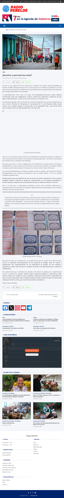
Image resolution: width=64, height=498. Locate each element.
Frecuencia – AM (7, 442)
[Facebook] (54, 1)
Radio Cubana (6, 480)
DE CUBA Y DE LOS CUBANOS (12, 372)
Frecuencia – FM (7, 445)
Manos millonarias (8, 423)
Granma (4, 484)
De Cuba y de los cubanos (8, 393)
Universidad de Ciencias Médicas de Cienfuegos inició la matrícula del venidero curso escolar (16, 321)
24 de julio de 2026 (37, 398)
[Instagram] (56, 1)
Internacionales (33, 1)
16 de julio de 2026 (6, 425)
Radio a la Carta (6, 472)
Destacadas (5, 326)
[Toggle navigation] (4, 26)
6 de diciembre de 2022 (7, 78)
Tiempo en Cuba (6, 463)
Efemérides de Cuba (7, 470)
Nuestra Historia (6, 453)
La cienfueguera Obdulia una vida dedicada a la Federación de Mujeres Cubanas (16, 395)
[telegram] (29, 307)
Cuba (21, 1)
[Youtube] (60, 1)
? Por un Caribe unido (12, 294)
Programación (6, 455)
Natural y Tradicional (8, 465)
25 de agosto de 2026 (7, 398)
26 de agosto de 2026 (7, 323)
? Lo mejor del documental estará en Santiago (48, 295)
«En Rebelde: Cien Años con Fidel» (13, 328)
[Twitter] (58, 1)
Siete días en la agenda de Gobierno (44, 328)
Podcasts (11, 326)
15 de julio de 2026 (37, 426)
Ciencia (44, 1)
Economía (50, 1)
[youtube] (23, 307)
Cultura (39, 1)
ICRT (3, 482)
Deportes (26, 1)
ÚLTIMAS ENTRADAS (9, 315)
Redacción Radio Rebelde (21, 78)
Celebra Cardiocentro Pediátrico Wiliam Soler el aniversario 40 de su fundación (45, 320)
